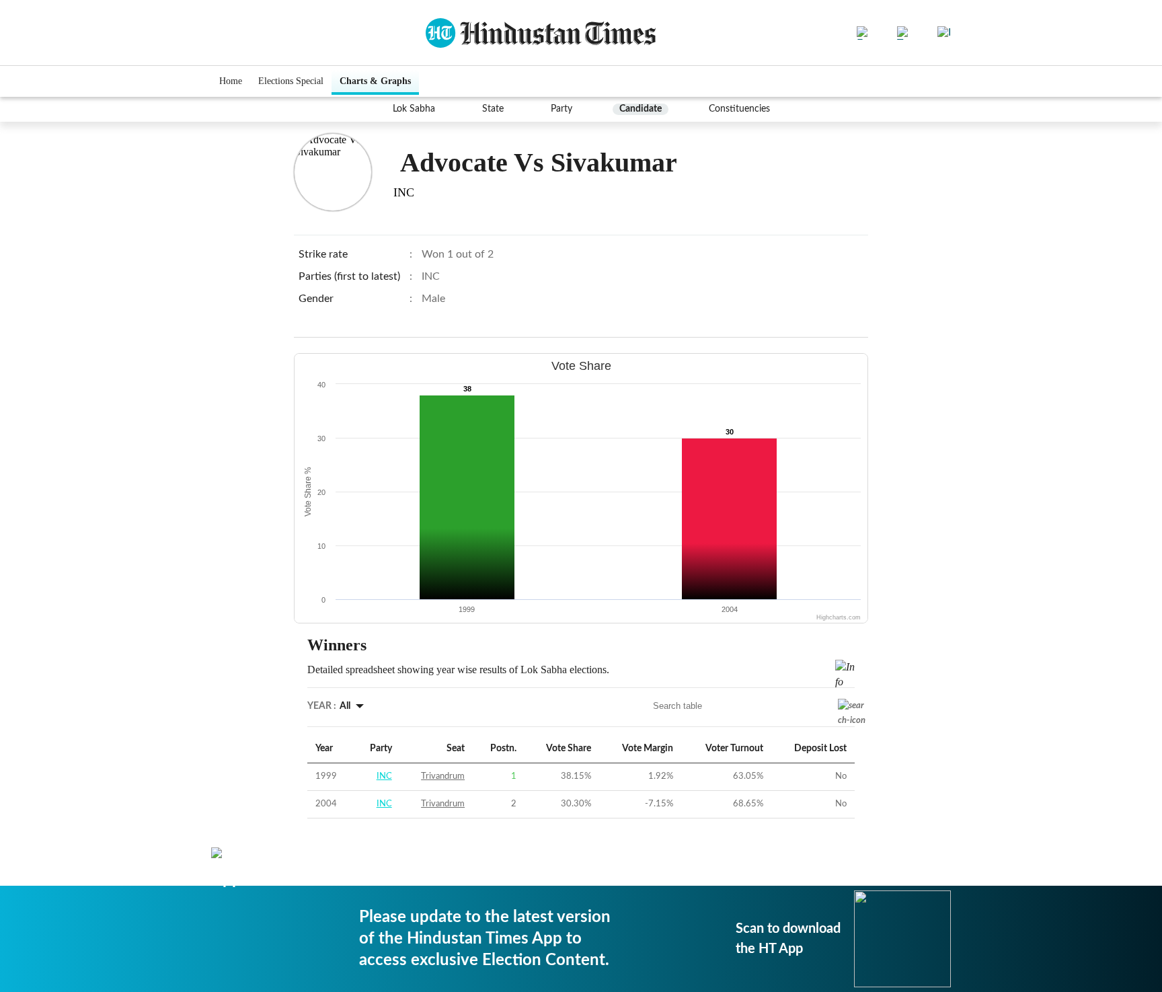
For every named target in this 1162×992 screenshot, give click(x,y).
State (493, 109)
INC (384, 776)
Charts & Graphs (375, 81)
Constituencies (739, 109)
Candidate (640, 109)
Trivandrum (443, 776)
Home (230, 81)
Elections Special (290, 81)
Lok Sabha (414, 109)
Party (561, 109)
